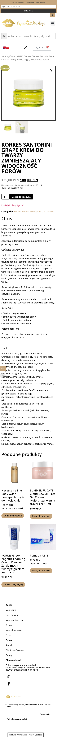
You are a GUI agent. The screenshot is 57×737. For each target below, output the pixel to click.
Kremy (25, 211)
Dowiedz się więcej (13, 584)
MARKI (20, 56)
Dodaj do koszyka (21, 196)
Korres (28, 56)
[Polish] (7, 48)
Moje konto (11, 610)
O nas (8, 635)
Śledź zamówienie (15, 650)
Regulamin (45, 714)
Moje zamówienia (14, 620)
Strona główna (8, 56)
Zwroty (9, 655)
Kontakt (9, 645)
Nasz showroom (13, 630)
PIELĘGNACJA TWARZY (42, 211)
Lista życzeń (12, 615)
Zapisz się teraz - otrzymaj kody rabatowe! (28, 2)
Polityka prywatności (17, 719)
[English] (4, 48)
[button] (52, 23)
